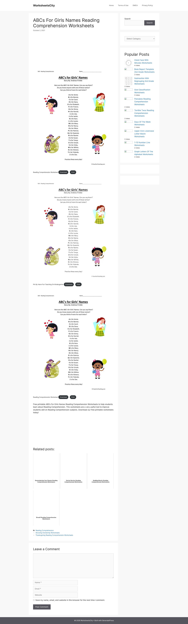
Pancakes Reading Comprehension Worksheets (142, 102)
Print (73, 172)
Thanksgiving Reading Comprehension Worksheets (54, 535)
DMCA (135, 5)
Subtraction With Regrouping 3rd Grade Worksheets (144, 81)
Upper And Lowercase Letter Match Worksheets (144, 134)
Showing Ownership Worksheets (48, 533)
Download (63, 172)
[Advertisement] (73, 50)
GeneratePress (108, 620)
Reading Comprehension (45, 530)
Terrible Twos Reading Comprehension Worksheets (144, 113)
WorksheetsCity (44, 5)
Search (127, 19)
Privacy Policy (147, 5)
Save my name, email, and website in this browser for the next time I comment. (70, 600)
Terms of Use (123, 5)
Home (111, 5)
